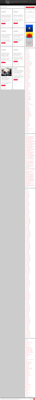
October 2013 (27, 272)
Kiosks (26, 88)
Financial (27, 75)
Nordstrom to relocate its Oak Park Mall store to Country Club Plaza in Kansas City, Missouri (6, 16)
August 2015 (27, 249)
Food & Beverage (4, 87)
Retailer (2, 26)
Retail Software (27, 113)
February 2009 (27, 330)
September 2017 (27, 223)
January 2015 (27, 256)
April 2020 (27, 200)
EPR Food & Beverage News (29, 348)
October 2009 (27, 322)
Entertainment (27, 71)
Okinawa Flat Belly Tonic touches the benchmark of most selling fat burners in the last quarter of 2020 (30, 155)
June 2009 (27, 326)
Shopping (27, 119)
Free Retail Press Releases (29, 354)
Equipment (27, 73)
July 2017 (27, 225)
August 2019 (27, 206)
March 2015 (27, 254)
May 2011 (27, 302)
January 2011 (27, 306)
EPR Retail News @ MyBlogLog (29, 350)
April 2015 (27, 253)
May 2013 (27, 277)
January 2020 (27, 203)
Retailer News (27, 378)
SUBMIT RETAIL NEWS (30, 7)
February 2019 (27, 209)
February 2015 (27, 255)
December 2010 (27, 307)
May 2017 (27, 227)
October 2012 (27, 284)
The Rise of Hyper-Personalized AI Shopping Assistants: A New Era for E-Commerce (30, 147)
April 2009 (27, 328)
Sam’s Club (27, 383)
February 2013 (27, 280)
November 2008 (27, 333)
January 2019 (27, 210)
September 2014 (27, 260)
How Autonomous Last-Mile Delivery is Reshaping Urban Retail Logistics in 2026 (30, 150)
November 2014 (27, 258)
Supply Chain (27, 124)
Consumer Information (28, 63)
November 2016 (27, 233)
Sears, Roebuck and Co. (28, 384)
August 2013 (27, 274)
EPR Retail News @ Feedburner (29, 349)
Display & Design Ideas (28, 347)
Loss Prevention (27, 90)
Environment (27, 72)
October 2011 (27, 297)
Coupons (27, 67)
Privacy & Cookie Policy (15, 2)
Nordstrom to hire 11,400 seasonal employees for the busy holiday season (18, 54)
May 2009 (27, 327)
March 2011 (27, 304)
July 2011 (27, 300)
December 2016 (27, 232)
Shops (3, 26)
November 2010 (27, 308)
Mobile (26, 95)
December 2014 (27, 257)
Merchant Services (28, 94)
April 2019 (27, 208)
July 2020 (27, 198)
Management (8, 25)
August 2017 (27, 224)
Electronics (27, 70)
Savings (27, 118)
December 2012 (27, 282)
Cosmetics (27, 66)
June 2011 (27, 301)
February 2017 (27, 230)
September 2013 (27, 273)
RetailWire (27, 381)
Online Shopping (28, 99)
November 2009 (27, 321)
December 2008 (27, 332)
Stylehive (27, 388)
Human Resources (19, 25)
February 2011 (27, 305)
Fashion (17, 25)
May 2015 (27, 252)
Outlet (26, 100)
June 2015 (27, 251)
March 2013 (27, 279)
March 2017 (27, 229)
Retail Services (27, 112)
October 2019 (27, 205)
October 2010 (27, 309)
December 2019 (27, 204)
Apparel (3, 25)
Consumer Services (28, 64)
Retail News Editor (8, 38)
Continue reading (3, 23)
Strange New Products (28, 387)
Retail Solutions (27, 114)
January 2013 (27, 281)
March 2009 (27, 329)
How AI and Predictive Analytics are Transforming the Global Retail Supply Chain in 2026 (30, 152)
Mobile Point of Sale (28, 96)
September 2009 (28, 323)
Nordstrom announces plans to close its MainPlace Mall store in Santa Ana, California (19, 35)
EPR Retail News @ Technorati (29, 351)
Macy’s (26, 360)
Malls (6, 25)
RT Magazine (27, 382)
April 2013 (27, 278)
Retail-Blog (27, 377)
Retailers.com (27, 379)
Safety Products (27, 117)
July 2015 (27, 250)
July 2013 (27, 275)
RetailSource (27, 380)
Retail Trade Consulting (28, 115)
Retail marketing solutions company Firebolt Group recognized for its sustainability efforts (30, 162)
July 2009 (27, 325)
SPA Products (27, 121)
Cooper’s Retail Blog (28, 344)
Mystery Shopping (28, 97)
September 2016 (27, 235)
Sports (26, 122)
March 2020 (27, 201)
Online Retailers (27, 98)
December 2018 (27, 211)
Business (5, 25)
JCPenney (27, 356)
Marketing (27, 93)
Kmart (26, 357)
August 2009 (27, 324)
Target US (27, 390)
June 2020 (27, 199)
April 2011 (27, 303)
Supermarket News (28, 389)
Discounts (27, 68)
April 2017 (27, 228)
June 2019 (27, 207)
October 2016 (27, 234)
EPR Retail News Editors (21, 74)
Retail (10, 25)
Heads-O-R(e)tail (28, 355)
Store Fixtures (27, 123)
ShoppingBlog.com (28, 385)
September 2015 (27, 248)
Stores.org (27, 386)
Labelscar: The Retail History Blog (29, 359)
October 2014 (27, 259)
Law (26, 89)
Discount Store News (28, 346)
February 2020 (27, 202)
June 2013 (27, 276)
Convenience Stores (28, 65)
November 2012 (27, 283)
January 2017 (27, 231)
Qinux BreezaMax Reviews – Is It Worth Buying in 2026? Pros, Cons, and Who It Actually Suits (30, 141)
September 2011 (27, 298)
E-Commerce (27, 69)
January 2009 (27, 331)
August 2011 (27, 299)
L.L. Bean (27, 358)
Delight (26, 345)
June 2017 (27, 226)
